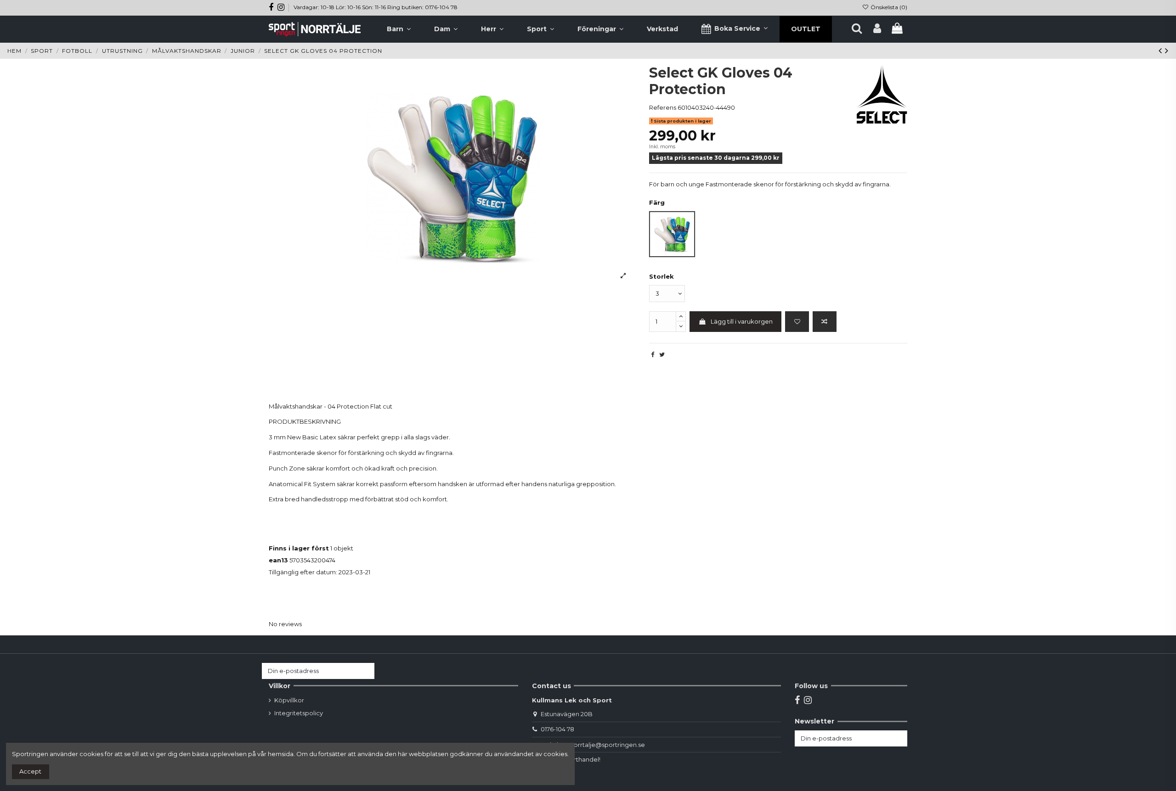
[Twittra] (662, 354)
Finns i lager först (299, 548)
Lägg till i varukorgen (742, 321)
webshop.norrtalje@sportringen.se (593, 744)
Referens (662, 107)
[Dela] (652, 354)
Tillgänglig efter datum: (303, 572)
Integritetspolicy (298, 713)
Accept (30, 771)
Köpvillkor (289, 700)
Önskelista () (888, 7)
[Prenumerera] (365, 671)
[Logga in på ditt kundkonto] (877, 28)
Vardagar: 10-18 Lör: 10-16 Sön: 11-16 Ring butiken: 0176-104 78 (376, 7)
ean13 (278, 560)
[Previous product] (1162, 50)
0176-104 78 (557, 729)
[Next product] (1167, 50)
